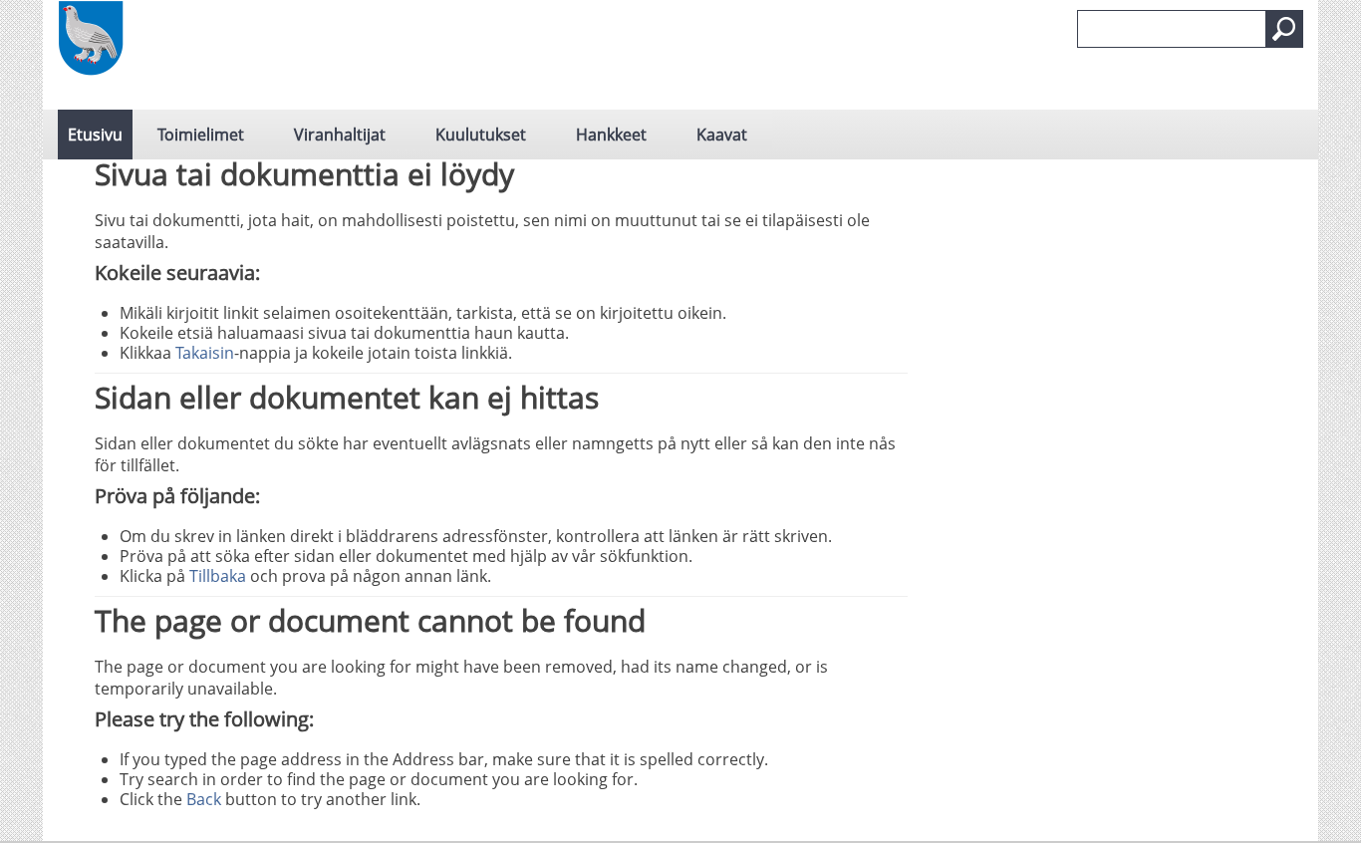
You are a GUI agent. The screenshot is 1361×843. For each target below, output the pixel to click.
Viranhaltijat (340, 134)
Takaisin (204, 353)
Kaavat (721, 134)
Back (203, 799)
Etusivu (95, 134)
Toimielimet (200, 134)
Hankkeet (611, 134)
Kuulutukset (480, 134)
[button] (1284, 29)
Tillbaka (217, 576)
